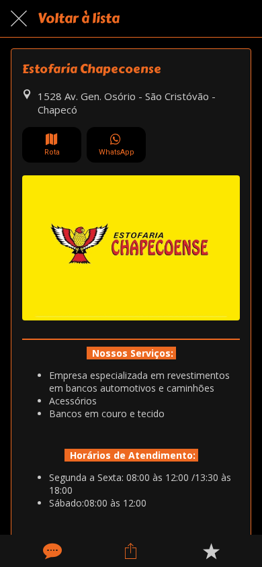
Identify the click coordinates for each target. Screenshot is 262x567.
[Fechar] (19, 19)
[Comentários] (51, 551)
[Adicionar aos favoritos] (211, 551)
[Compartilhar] (131, 551)
